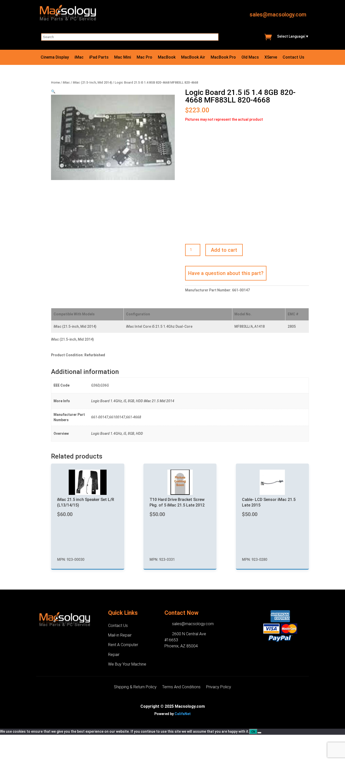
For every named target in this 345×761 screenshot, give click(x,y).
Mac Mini (122, 58)
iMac (79, 58)
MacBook (167, 58)
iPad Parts (99, 58)
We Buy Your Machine (127, 664)
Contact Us (293, 58)
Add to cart (224, 250)
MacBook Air (193, 58)
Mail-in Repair (120, 635)
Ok (253, 731)
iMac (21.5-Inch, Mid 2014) (92, 82)
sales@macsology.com (278, 14)
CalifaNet (183, 714)
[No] (259, 732)
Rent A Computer (123, 644)
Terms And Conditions (181, 687)
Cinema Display (55, 58)
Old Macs (250, 58)
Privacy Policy (218, 687)
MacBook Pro (223, 58)
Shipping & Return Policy (135, 687)
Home (55, 82)
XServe (270, 58)
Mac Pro (144, 58)
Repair (113, 654)
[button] (53, 91)
